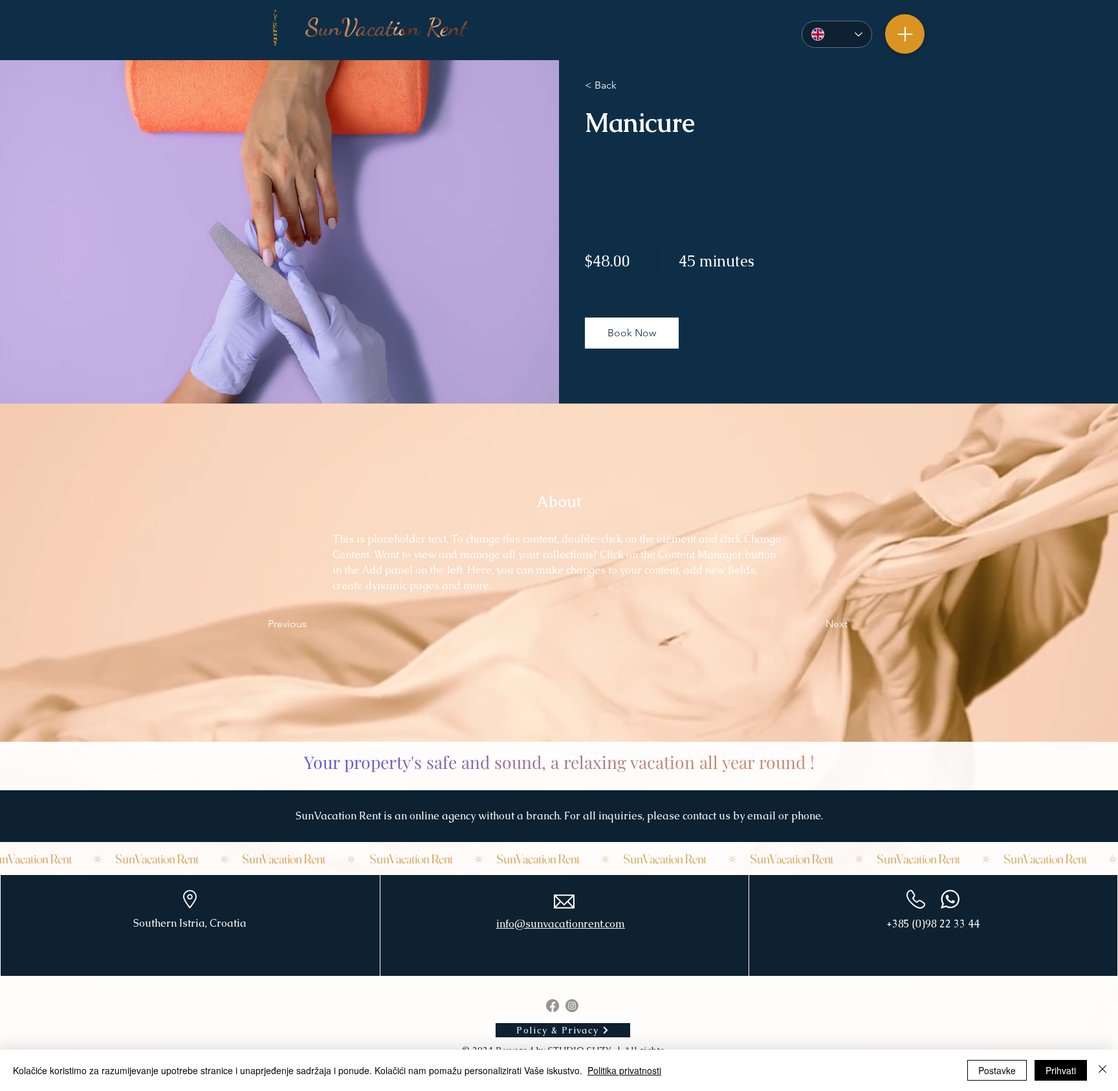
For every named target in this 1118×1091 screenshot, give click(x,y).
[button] (632, 333)
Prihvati (1061, 1070)
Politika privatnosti (624, 1070)
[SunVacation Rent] (559, 859)
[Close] (1102, 1070)
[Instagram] (571, 1005)
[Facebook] (552, 1005)
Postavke (997, 1070)
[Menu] (905, 34)
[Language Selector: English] (837, 34)
